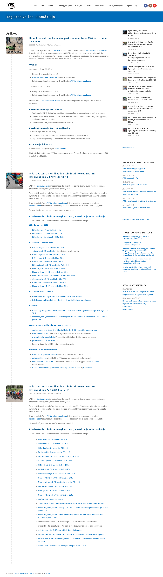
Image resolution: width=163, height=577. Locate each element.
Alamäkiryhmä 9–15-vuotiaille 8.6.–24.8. (55, 486)
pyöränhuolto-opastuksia (43, 337)
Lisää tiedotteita (128, 148)
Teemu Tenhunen (56, 45)
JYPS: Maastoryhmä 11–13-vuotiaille (136, 208)
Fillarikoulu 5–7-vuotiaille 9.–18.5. (52, 439)
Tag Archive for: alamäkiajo (30, 16)
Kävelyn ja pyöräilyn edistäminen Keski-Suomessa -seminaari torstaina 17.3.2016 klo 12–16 (139, 269)
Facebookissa (35, 418)
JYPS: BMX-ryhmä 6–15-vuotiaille (135, 185)
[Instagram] (150, 6)
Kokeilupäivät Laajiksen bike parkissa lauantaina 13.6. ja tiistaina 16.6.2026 (68, 39)
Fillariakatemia (42, 399)
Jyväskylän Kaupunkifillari (137, 233)
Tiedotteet (42, 45)
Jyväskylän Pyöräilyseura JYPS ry (24, 573)
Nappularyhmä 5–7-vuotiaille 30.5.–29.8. (55, 460)
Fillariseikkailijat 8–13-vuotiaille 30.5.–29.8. (56, 473)
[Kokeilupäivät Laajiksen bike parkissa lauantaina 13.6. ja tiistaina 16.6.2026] (14, 45)
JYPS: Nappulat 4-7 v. (130, 178)
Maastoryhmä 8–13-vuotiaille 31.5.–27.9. (55, 477)
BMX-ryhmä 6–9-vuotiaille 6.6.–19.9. (53, 465)
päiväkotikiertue (39, 358)
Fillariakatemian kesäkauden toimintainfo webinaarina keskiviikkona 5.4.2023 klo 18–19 (62, 175)
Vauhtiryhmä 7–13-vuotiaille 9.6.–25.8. (54, 469)
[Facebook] (146, 6)
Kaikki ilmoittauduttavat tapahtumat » (136, 219)
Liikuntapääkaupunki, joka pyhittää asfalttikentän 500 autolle (136, 238)
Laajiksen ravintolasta (50, 100)
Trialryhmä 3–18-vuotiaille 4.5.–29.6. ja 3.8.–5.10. (58, 456)
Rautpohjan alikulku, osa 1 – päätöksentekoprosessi (133, 244)
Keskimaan (95, 361)
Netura (48, 573)
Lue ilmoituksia (128, 310)
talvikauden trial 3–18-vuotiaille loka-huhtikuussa (60, 530)
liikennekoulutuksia (40, 333)
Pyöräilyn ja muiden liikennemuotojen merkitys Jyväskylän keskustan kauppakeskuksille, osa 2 (137, 261)
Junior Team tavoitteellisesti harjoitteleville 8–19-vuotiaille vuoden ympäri (71, 503)
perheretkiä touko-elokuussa (50, 499)
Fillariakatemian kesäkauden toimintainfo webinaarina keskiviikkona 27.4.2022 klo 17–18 (62, 388)
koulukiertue (37, 361)
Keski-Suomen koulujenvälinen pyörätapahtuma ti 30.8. (62, 545)
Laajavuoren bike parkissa (96, 50)
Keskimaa (87, 367)
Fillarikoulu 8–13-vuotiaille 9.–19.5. (53, 443)
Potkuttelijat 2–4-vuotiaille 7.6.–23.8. (54, 452)
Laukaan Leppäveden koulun (44, 354)
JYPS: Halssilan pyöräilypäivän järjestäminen (139, 201)
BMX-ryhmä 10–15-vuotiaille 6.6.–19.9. (54, 490)
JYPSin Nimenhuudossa (80, 81)
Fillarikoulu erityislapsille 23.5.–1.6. (53, 448)
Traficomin (48, 361)
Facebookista (60, 148)
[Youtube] (155, 6)
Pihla (51, 180)
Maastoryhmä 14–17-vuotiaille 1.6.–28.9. (55, 495)
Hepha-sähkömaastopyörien (44, 77)
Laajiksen (57, 50)
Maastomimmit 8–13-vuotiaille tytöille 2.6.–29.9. (59, 482)
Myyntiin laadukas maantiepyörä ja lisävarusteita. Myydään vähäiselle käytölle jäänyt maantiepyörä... (140, 303)
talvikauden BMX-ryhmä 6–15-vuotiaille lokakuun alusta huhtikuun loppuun (71, 534)
